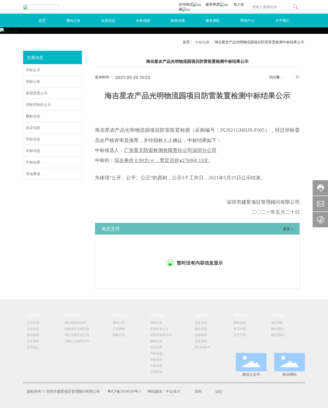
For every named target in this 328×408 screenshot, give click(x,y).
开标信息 (33, 139)
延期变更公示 (36, 93)
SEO (218, 391)
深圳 (198, 391)
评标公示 (33, 70)
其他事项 (33, 173)
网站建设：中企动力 (164, 391)
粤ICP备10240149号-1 (124, 391)
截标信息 (33, 116)
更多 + (288, 229)
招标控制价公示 (38, 104)
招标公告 (33, 81)
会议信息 (33, 127)
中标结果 (202, 42)
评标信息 (33, 150)
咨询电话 (186, 4)
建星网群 (213, 4)
